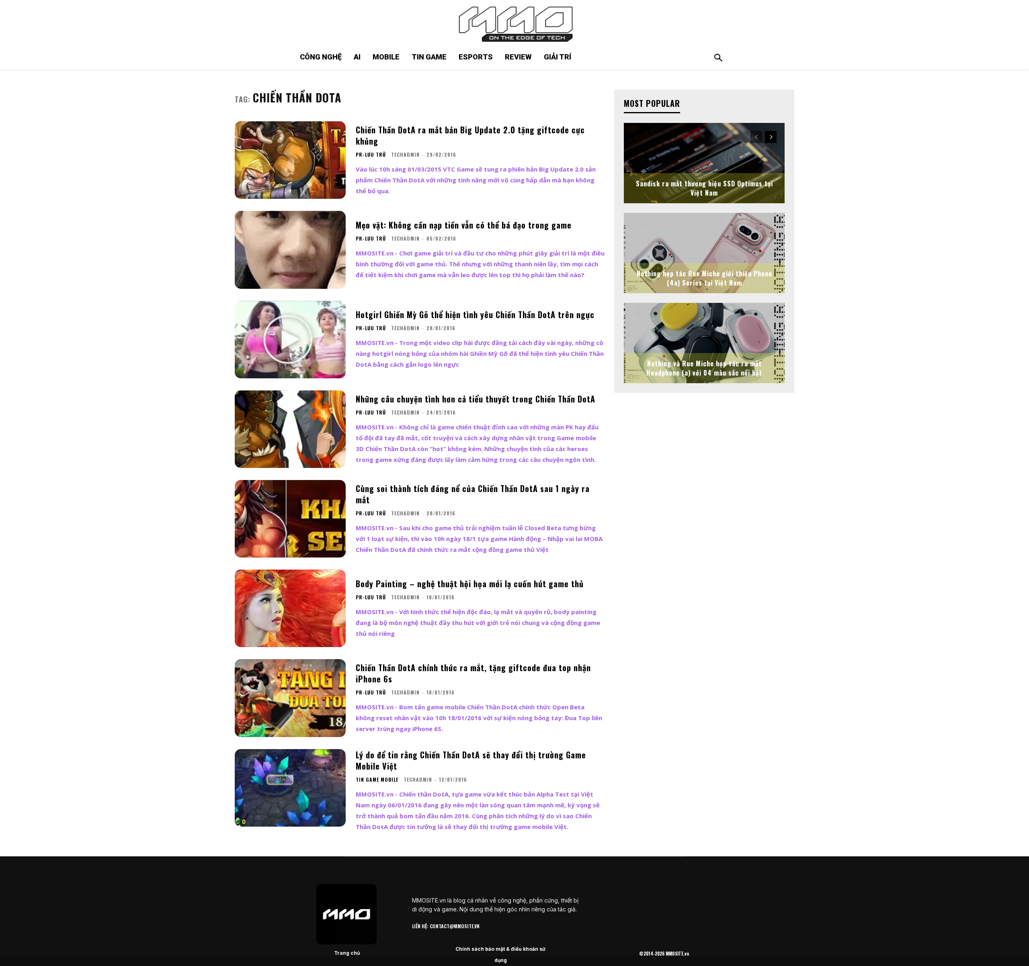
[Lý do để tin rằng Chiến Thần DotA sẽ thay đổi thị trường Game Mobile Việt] (290, 788)
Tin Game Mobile (377, 779)
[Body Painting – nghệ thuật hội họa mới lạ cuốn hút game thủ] (290, 608)
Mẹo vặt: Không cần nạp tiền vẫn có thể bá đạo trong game (464, 225)
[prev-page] (756, 137)
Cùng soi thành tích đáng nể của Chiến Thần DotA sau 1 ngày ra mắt (473, 494)
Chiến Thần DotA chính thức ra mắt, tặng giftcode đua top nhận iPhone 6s (473, 673)
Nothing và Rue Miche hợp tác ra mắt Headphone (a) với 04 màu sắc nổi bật (704, 368)
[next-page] (771, 137)
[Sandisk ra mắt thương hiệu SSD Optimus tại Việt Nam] (704, 163)
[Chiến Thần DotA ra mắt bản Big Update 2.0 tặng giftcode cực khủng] (290, 160)
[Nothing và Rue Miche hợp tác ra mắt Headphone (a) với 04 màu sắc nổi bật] (704, 343)
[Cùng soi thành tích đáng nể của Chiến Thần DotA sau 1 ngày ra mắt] (290, 519)
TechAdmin (405, 154)
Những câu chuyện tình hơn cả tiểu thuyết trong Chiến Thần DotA (475, 399)
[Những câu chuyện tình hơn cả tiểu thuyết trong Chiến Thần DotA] (290, 429)
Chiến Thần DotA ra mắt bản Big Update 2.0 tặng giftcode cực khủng (470, 135)
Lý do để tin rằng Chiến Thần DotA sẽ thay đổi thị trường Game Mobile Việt (471, 760)
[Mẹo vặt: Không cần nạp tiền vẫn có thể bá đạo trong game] (290, 249)
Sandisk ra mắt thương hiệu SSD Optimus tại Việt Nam (704, 188)
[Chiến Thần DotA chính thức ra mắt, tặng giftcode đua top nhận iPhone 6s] (290, 698)
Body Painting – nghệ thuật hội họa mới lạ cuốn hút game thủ (470, 584)
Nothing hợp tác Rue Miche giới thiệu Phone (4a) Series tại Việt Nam (704, 278)
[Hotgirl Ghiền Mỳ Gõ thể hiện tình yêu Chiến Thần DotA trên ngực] (290, 339)
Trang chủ (347, 953)
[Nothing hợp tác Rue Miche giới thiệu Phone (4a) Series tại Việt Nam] (704, 253)
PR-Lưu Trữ (371, 154)
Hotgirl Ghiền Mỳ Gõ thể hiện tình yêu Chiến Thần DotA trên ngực (475, 314)
